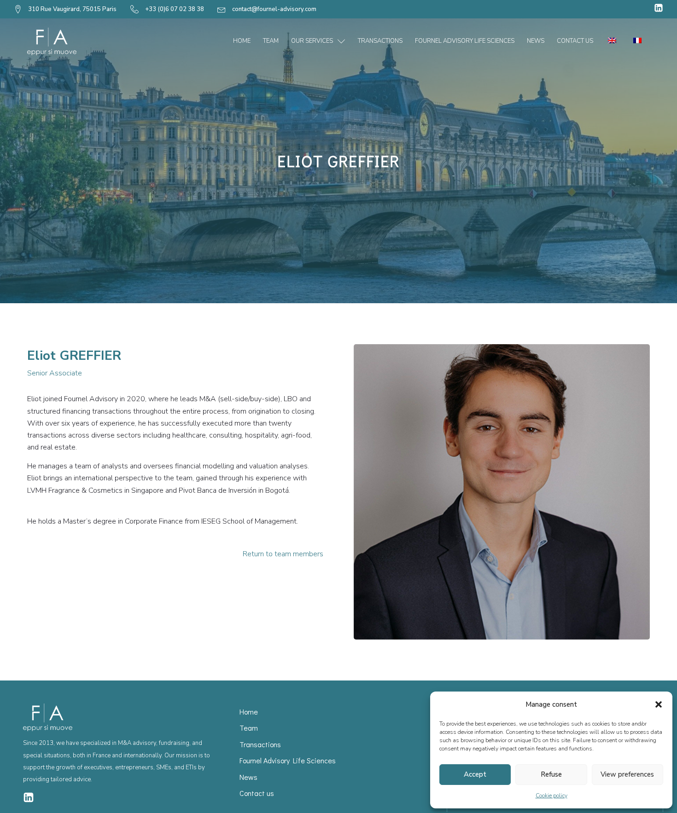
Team (271, 41)
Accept (475, 774)
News (535, 41)
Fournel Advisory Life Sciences (464, 41)
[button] (658, 704)
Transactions (380, 41)
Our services (312, 41)
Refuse (551, 774)
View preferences (627, 774)
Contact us (575, 41)
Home (242, 41)
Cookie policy (551, 795)
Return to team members (283, 554)
